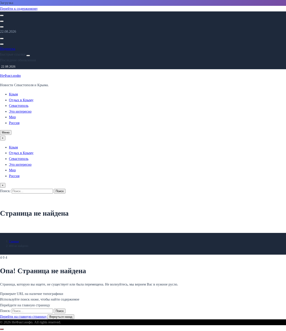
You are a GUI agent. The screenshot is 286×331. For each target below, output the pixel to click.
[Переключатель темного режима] (2, 21)
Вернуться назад (60, 316)
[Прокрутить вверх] (2, 329)
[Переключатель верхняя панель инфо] (2, 27)
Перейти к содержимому (19, 9)
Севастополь (18, 105)
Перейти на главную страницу (24, 316)
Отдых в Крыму (21, 100)
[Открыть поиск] (2, 15)
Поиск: (6, 191)
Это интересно (20, 111)
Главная (14, 241)
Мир (12, 117)
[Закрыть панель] (28, 55)
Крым (13, 94)
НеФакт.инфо (10, 75)
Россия (14, 123)
